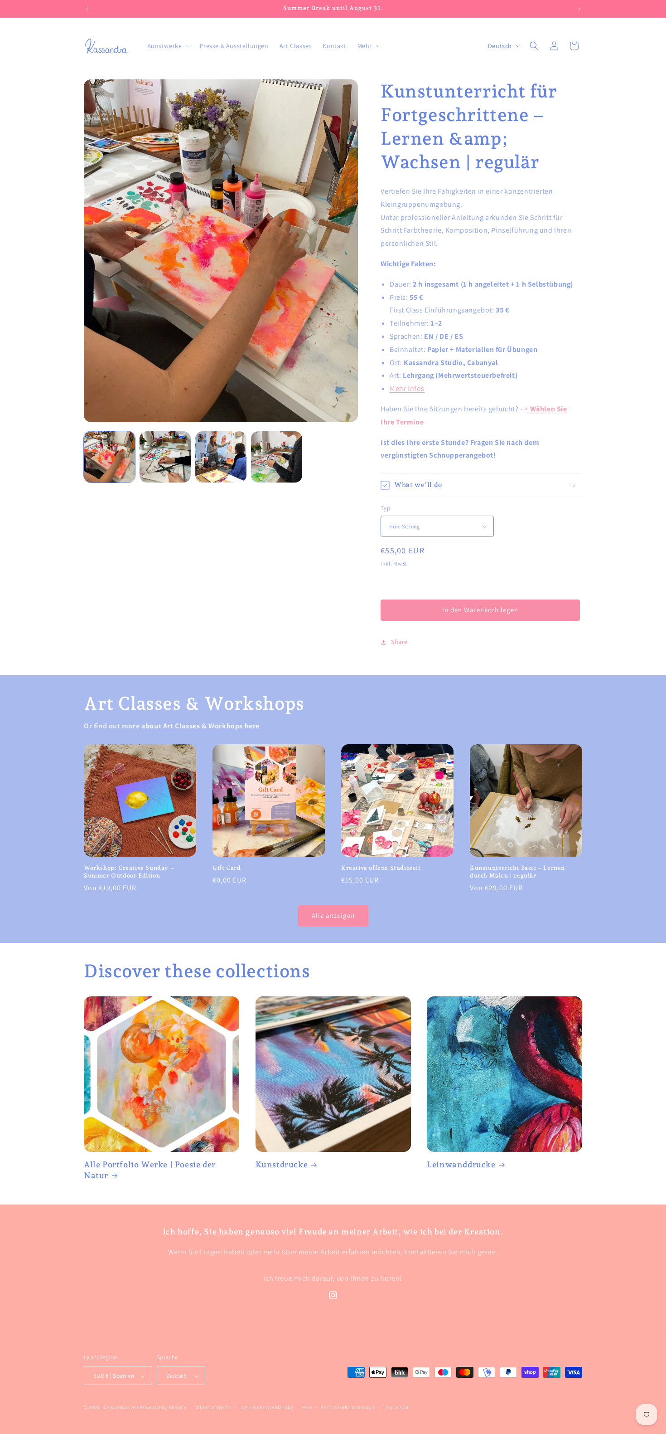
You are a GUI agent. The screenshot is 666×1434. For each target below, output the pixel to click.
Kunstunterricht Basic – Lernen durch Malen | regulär (517, 871)
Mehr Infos (407, 388)
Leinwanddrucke (461, 1164)
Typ (385, 508)
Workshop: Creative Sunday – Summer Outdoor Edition (129, 871)
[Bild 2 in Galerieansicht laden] (165, 457)
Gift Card (226, 867)
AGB (307, 1407)
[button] (168, 45)
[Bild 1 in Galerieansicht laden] (109, 457)
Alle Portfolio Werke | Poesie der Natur (150, 1170)
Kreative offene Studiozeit (381, 867)
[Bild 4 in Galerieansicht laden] (276, 457)
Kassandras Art (120, 1408)
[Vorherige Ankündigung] (87, 8)
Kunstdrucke (282, 1164)
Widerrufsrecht (213, 1407)
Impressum (396, 1407)
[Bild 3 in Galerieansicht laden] (220, 457)
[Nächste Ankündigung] (579, 8)
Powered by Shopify (163, 1408)
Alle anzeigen (333, 915)
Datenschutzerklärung (267, 1407)
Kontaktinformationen (347, 1407)
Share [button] (399, 642)
